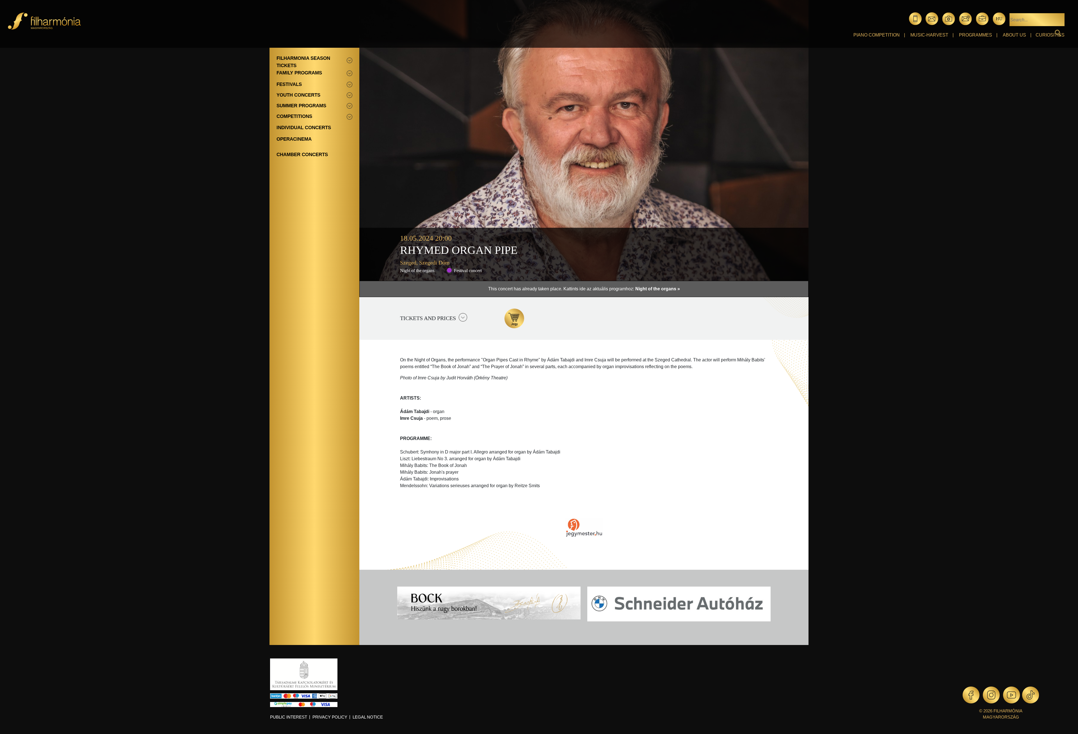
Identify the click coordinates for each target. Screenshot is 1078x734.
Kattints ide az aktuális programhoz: (621, 288)
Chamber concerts (302, 154)
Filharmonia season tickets (303, 62)
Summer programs (301, 105)
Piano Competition (876, 35)
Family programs (299, 73)
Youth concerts (298, 95)
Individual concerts (304, 127)
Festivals (289, 84)
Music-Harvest (929, 35)
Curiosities (1050, 35)
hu (999, 18)
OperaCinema (294, 139)
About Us (1014, 35)
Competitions (294, 116)
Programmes (975, 35)
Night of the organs (417, 270)
